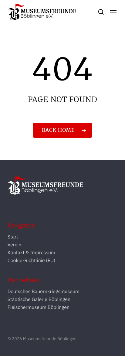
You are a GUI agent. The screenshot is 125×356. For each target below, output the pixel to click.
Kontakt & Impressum (31, 252)
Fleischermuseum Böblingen (38, 307)
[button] (113, 12)
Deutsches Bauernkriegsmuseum (43, 291)
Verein (15, 245)
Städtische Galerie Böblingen (39, 299)
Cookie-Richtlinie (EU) (32, 260)
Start (13, 237)
